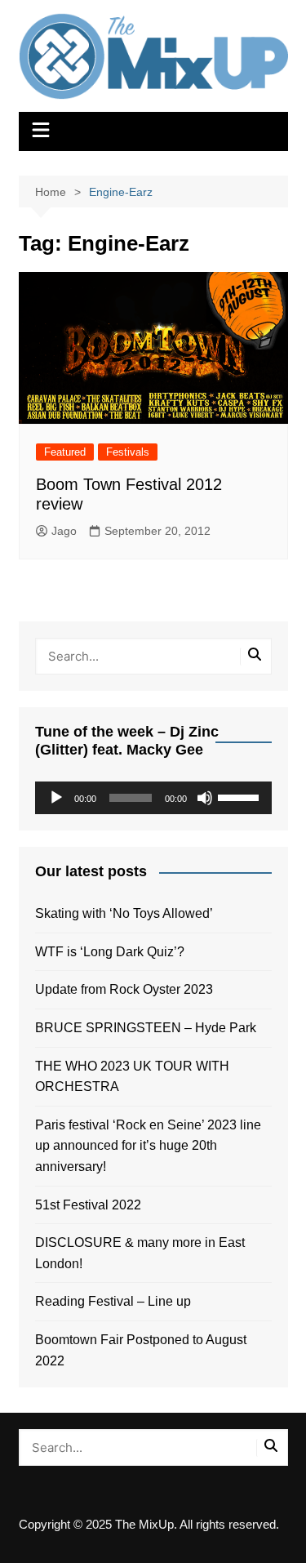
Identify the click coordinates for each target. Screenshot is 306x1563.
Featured (65, 452)
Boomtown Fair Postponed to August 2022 (140, 1350)
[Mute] (205, 798)
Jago (64, 530)
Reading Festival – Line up (113, 1301)
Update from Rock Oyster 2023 (124, 989)
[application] (153, 798)
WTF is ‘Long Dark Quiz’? (109, 952)
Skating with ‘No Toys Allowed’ (124, 913)
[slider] (241, 796)
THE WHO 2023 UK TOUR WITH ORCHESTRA (132, 1076)
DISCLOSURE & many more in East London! (140, 1253)
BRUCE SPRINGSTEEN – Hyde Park (149, 1028)
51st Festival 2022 (88, 1205)
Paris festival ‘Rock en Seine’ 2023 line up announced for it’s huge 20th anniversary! (148, 1145)
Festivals (127, 452)
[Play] (56, 798)
